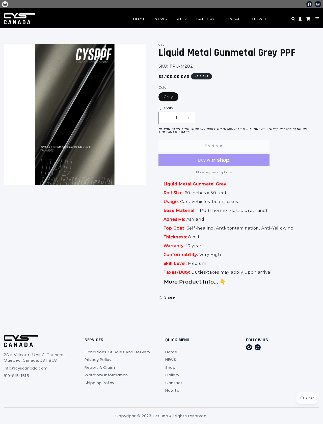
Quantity (165, 108)
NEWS (160, 19)
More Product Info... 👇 (195, 282)
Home (139, 19)
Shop (181, 19)
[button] (284, 22)
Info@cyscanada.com (26, 368)
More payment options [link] (214, 172)
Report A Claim (100, 367)
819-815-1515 (16, 375)
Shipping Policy (99, 382)
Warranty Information (106, 375)
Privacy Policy (98, 359)
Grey (171, 96)
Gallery (205, 19)
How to (261, 19)
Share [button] (169, 297)
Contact (233, 19)
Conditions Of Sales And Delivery (117, 352)
